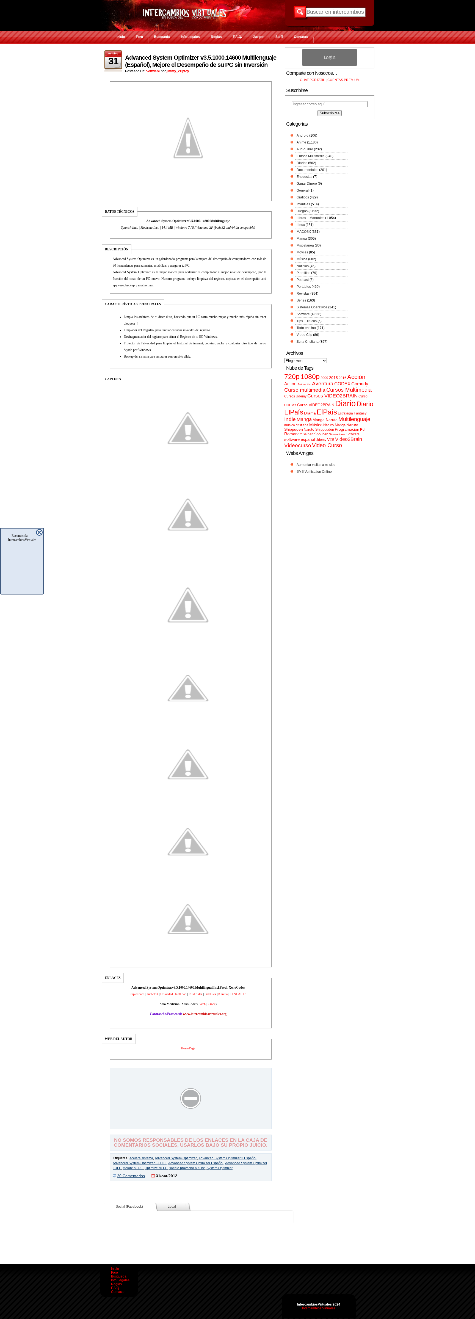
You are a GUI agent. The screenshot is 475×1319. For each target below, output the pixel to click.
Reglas (216, 37)
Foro (139, 37)
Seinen (308, 434)
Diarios (302, 163)
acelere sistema (141, 1158)
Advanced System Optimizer (176, 1158)
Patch (202, 1004)
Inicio (121, 37)
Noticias (303, 266)
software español (299, 439)
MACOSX (304, 232)
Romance (293, 434)
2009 (324, 378)
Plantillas (303, 273)
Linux (301, 225)
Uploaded (166, 994)
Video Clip (304, 335)
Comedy (359, 383)
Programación (347, 429)
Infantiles (303, 204)
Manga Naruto (325, 420)
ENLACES (239, 994)
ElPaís (327, 412)
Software (153, 71)
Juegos (258, 37)
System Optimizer (219, 1168)
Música (302, 259)
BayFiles (210, 994)
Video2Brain (348, 439)
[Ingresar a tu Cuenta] (329, 65)
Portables (304, 287)
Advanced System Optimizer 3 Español (227, 1158)
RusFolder (195, 994)
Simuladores (337, 434)
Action (290, 383)
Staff (279, 37)
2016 (342, 378)
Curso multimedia (304, 390)
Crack (212, 1004)
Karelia (223, 994)
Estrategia (345, 413)
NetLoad (180, 994)
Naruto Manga (334, 425)
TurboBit (152, 994)
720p (292, 376)
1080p (310, 376)
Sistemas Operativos (312, 307)
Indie (290, 419)
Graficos (303, 197)
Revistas (303, 293)
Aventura (322, 383)
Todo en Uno (306, 328)
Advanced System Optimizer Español (195, 1163)
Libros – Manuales (310, 218)
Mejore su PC (133, 1168)
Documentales (307, 170)
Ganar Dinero (307, 184)
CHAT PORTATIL (312, 80)
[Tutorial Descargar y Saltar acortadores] (190, 1125)
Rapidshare (136, 994)
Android (302, 135)
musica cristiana (296, 425)
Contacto (301, 37)
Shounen (321, 434)
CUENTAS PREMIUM (343, 80)
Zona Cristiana (308, 342)
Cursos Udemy (295, 396)
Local (172, 1207)
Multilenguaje (354, 419)
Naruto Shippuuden (319, 429)
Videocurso (297, 445)
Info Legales (190, 37)
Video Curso (327, 445)
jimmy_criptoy (178, 71)
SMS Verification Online (314, 472)
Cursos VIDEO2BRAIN (332, 396)
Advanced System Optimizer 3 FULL (140, 1163)
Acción (356, 377)
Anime (301, 142)
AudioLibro (305, 149)
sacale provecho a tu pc (187, 1168)
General (303, 190)
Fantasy (360, 413)
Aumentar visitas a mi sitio (316, 465)
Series (301, 300)
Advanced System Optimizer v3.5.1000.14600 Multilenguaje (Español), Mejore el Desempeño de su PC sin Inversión (200, 61)
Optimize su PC (156, 1168)
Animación (304, 384)
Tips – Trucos (307, 321)
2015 (333, 378)
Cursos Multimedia (311, 156)
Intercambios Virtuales (318, 1308)
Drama (310, 413)
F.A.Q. (237, 37)
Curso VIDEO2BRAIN (315, 405)
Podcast (303, 280)
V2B (330, 439)
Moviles (302, 252)
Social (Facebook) (129, 1207)
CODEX (342, 383)
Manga (302, 238)
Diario (345, 403)
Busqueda (162, 37)
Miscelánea (305, 245)
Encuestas (304, 177)
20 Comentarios (131, 1176)
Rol (362, 430)
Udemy (321, 440)
